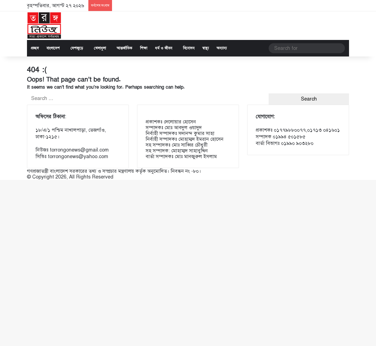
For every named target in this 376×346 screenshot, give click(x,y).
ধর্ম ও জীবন (163, 48)
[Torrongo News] (44, 25)
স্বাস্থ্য (205, 48)
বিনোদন (189, 48)
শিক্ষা (143, 48)
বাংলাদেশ (53, 48)
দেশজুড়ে (76, 48)
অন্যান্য (222, 48)
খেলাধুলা (100, 48)
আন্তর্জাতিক (124, 48)
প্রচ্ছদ (35, 48)
